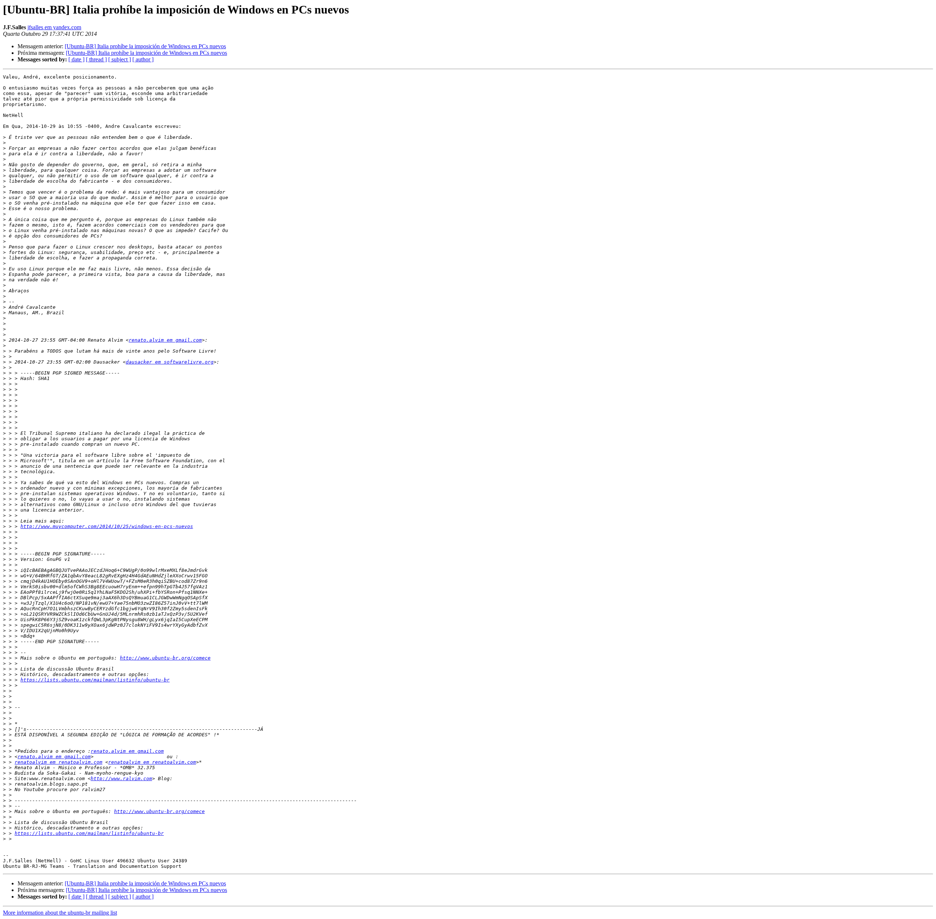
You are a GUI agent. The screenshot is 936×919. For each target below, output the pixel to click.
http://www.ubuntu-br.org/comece (165, 658)
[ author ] (143, 59)
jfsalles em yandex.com (54, 27)
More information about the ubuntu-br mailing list (60, 912)
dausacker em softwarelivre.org (170, 362)
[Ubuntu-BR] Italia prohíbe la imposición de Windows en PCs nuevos (145, 46)
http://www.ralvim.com (121, 778)
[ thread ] (96, 59)
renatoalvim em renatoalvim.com (58, 762)
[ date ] (76, 59)
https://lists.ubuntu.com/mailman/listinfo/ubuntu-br (95, 680)
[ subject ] (119, 59)
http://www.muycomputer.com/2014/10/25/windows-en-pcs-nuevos (106, 526)
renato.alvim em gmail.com (165, 340)
